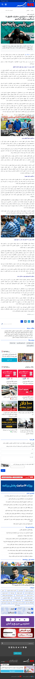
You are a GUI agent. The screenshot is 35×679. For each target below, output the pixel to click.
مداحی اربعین (30, 595)
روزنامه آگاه (17, 605)
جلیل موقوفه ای (30, 343)
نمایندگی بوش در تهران (7, 600)
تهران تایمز (4, 603)
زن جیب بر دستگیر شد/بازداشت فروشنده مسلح (23, 337)
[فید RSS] (14, 647)
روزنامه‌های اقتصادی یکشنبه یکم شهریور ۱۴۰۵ (22, 585)
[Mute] (22, 361)
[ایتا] (9, 647)
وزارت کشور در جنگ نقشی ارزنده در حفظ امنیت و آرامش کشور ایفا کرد (18, 505)
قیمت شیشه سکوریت (11, 590)
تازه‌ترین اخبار (30, 493)
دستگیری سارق (30, 345)
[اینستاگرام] (21, 647)
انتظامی (27, 10)
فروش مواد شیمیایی (28, 598)
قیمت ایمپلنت (17, 598)
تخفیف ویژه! (12, 671)
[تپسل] (2, 351)
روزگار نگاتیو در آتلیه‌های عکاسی (26, 530)
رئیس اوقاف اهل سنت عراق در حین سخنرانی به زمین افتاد (20, 507)
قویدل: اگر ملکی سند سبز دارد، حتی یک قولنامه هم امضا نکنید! (19, 533)
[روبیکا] (16, 647)
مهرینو (9, 603)
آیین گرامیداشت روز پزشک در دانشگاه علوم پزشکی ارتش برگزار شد (19, 513)
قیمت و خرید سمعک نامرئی (18, 603)
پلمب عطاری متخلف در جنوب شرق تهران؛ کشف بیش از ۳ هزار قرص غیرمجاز (18, 520)
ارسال (3, 470)
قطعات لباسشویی (6, 598)
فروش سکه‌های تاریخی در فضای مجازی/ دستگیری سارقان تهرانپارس (18, 331)
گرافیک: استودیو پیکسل (15, 676)
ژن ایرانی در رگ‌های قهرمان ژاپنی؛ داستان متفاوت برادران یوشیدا (19, 539)
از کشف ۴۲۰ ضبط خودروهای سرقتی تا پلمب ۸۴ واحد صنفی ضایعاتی (18, 332)
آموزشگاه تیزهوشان (28, 600)
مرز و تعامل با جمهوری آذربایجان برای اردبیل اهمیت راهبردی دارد (19, 502)
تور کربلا (12, 593)
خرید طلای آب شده (29, 593)
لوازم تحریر (20, 590)
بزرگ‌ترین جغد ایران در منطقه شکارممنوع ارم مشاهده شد (21, 553)
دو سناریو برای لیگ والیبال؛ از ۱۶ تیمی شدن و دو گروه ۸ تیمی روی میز (18, 516)
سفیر (3, 590)
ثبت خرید (9, 360)
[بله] (23, 647)
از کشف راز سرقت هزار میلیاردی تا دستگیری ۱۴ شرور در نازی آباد (19, 334)
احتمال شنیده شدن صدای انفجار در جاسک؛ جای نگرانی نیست (20, 544)
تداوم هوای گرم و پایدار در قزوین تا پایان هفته (23, 524)
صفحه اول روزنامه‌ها (28, 560)
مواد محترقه (12, 343)
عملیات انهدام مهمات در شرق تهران (25, 536)
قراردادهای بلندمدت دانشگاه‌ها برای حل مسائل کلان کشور (21, 499)
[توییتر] (19, 647)
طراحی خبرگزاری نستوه (27, 676)
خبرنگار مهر (27, 54)
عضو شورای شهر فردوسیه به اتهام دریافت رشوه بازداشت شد (20, 550)
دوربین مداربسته (19, 595)
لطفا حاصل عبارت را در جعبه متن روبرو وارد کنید (23, 464)
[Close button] (34, 664)
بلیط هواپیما (18, 600)
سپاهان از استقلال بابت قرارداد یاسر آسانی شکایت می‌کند (21, 556)
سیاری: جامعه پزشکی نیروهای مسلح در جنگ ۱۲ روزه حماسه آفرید (19, 510)
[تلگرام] (26, 647)
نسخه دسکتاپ (18, 653)
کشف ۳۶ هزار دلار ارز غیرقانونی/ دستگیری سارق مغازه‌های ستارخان (19, 336)
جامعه (32, 10)
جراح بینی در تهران (29, 590)
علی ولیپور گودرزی (21, 343)
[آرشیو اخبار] (11, 647)
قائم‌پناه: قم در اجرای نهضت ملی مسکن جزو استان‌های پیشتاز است (18, 496)
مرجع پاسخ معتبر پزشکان (7, 595)
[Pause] (19, 361)
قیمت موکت (19, 593)
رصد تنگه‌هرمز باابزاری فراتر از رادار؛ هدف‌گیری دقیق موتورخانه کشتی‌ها (18, 541)
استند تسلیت (5, 593)
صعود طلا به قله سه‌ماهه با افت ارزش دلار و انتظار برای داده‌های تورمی (18, 547)
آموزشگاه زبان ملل (29, 603)
